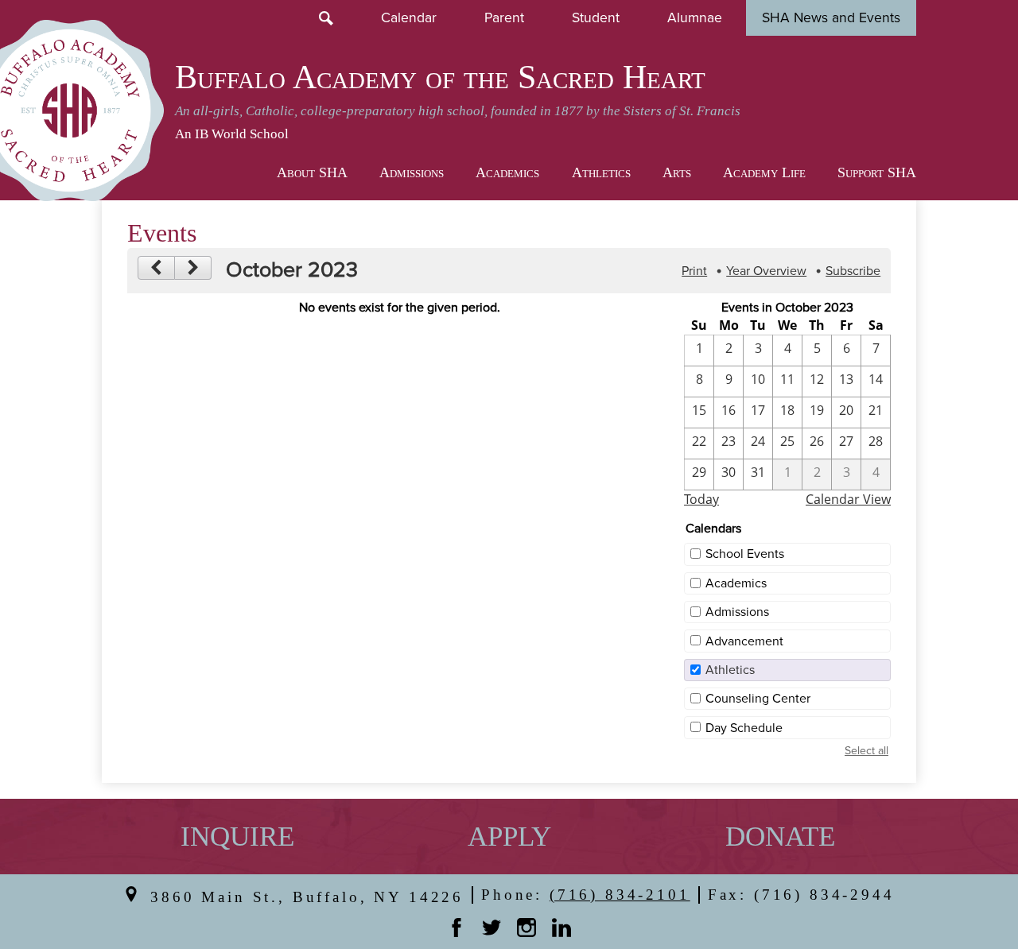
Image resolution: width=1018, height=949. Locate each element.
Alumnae (694, 18)
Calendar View (848, 499)
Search (326, 18)
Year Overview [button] (766, 271)
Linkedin (561, 927)
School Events (744, 554)
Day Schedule (744, 728)
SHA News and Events (831, 18)
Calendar (409, 18)
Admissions (737, 612)
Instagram (526, 927)
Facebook (456, 927)
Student (596, 18)
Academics (736, 583)
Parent (504, 18)
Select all (866, 750)
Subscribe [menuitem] (853, 271)
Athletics (730, 670)
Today (701, 499)
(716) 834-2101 (620, 894)
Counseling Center (757, 699)
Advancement (744, 641)
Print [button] (694, 271)
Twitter (491, 927)
